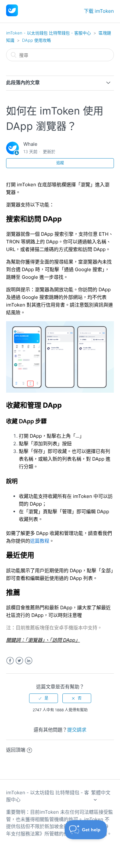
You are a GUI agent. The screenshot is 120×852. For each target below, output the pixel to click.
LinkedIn (29, 661)
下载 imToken (99, 11)
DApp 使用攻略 (36, 40)
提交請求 (76, 730)
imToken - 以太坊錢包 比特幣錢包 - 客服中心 (48, 32)
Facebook (10, 661)
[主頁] (12, 14)
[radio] (43, 698)
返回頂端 (15, 750)
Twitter (19, 661)
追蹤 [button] (60, 162)
